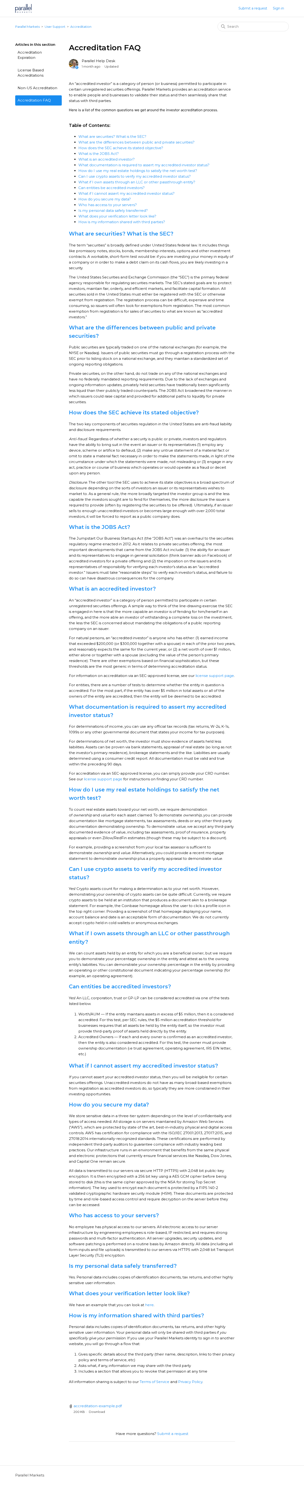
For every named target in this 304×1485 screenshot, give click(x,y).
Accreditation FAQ (34, 100)
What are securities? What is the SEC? (112, 136)
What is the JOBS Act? (98, 153)
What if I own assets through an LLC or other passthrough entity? (136, 182)
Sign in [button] (278, 8)
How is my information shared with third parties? (121, 222)
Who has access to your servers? (107, 205)
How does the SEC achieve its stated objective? (120, 148)
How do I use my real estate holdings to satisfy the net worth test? (137, 170)
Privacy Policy (190, 1381)
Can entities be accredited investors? (111, 187)
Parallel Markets (27, 26)
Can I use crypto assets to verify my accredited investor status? (134, 176)
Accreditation (80, 26)
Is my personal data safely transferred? (113, 210)
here (149, 1305)
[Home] (23, 8)
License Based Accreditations (31, 73)
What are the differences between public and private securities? (136, 142)
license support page (214, 675)
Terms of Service (154, 1381)
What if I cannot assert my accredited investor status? (126, 193)
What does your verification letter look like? (117, 216)
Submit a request (252, 8)
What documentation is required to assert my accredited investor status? (143, 165)
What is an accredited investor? (106, 159)
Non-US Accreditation (37, 88)
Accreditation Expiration (30, 55)
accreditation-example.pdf (98, 1406)
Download (97, 1412)
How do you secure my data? (104, 199)
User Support (55, 26)
